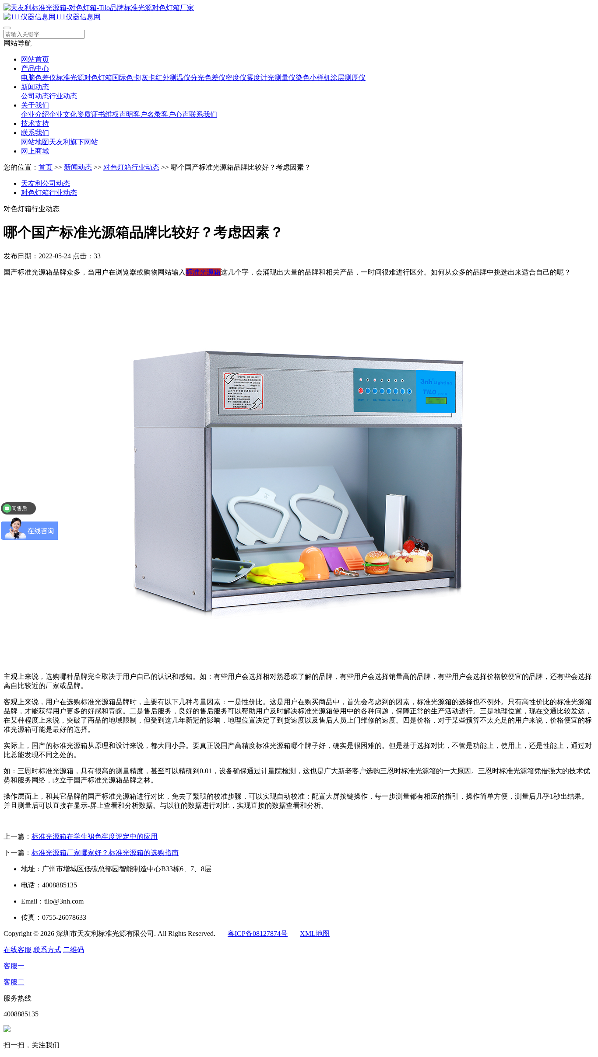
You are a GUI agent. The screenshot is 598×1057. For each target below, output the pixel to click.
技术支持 (35, 123)
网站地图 (35, 142)
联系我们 (203, 114)
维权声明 (119, 114)
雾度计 (256, 77)
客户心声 (175, 114)
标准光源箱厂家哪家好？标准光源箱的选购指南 (105, 852)
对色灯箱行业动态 (131, 167)
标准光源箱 (203, 272)
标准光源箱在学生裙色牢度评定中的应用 (95, 836)
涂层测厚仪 (348, 77)
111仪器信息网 (78, 17)
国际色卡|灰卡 (133, 77)
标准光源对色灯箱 (84, 77)
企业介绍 (35, 114)
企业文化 (63, 114)
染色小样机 (313, 77)
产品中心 (35, 68)
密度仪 (235, 77)
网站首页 (35, 59)
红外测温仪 (172, 77)
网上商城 (35, 151)
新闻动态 (35, 86)
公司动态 (35, 96)
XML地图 (315, 933)
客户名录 (147, 114)
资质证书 (91, 114)
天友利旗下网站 (73, 142)
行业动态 (63, 96)
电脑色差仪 (38, 77)
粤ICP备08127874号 (258, 933)
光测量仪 (281, 77)
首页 (46, 167)
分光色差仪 (207, 77)
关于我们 (35, 105)
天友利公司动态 (45, 183)
